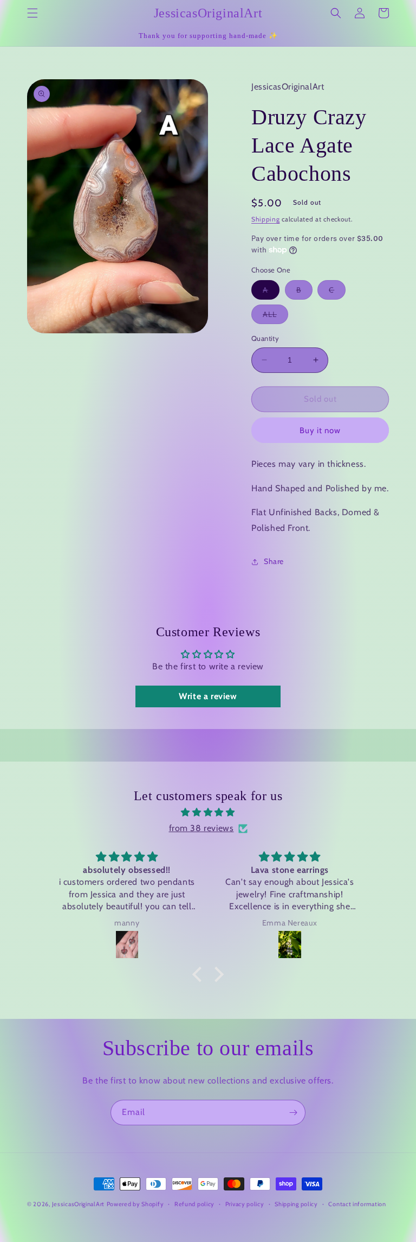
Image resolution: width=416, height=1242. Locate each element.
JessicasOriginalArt (78, 1204)
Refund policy (194, 1204)
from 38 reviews (201, 828)
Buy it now (320, 430)
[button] (32, 13)
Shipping (265, 219)
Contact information (357, 1204)
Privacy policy (244, 1204)
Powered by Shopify (135, 1204)
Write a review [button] (208, 696)
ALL (275, 316)
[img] (207, 812)
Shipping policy (296, 1204)
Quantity (265, 338)
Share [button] (274, 561)
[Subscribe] (293, 1112)
